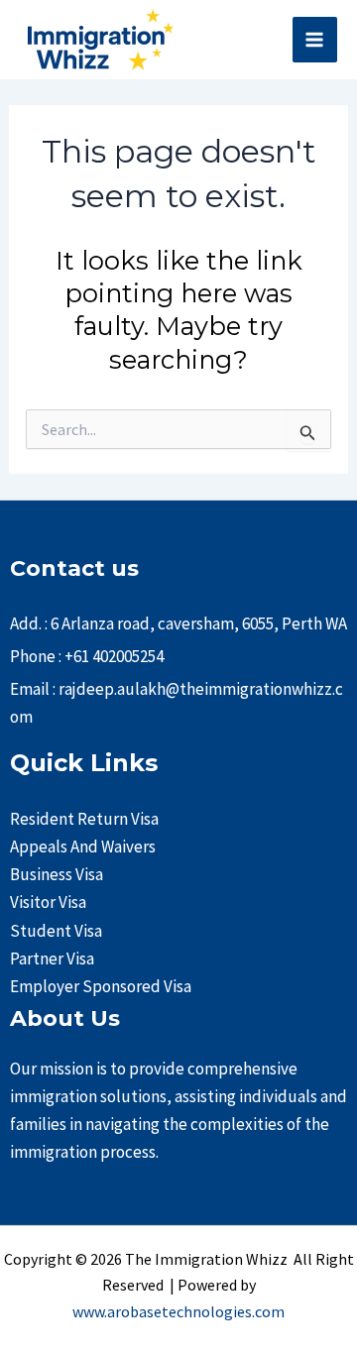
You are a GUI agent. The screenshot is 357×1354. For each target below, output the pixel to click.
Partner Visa (52, 958)
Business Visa (56, 874)
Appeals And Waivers (83, 846)
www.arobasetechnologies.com (178, 1311)
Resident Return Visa (84, 819)
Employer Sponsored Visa (100, 986)
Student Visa (56, 931)
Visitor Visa (48, 902)
